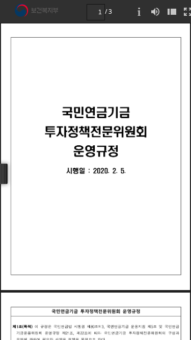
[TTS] (155, 11)
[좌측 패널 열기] (171, 11)
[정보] (139, 11)
